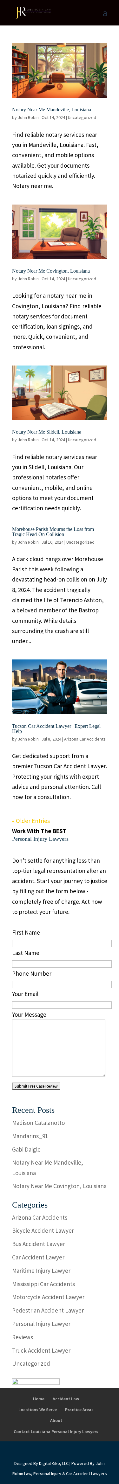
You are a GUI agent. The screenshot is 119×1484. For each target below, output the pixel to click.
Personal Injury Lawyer (41, 1323)
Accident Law (66, 1399)
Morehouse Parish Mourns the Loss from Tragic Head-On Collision (53, 531)
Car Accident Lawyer (38, 1257)
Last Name (25, 953)
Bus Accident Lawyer (38, 1244)
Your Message (29, 1014)
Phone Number (31, 973)
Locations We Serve (37, 1409)
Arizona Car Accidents (85, 739)
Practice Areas (79, 1409)
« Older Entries (31, 821)
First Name (26, 932)
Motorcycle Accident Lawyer (48, 1297)
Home (38, 1399)
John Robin (28, 117)
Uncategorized (82, 117)
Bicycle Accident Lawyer (43, 1230)
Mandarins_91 (30, 1136)
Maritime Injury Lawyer (41, 1270)
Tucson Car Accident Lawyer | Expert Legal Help (56, 728)
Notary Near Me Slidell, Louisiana (46, 432)
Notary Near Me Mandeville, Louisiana (51, 109)
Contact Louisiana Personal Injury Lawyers (56, 1431)
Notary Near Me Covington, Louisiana (51, 271)
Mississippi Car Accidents (43, 1284)
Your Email (25, 994)
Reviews (22, 1337)
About (56, 1420)
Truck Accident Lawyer (41, 1350)
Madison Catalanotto (38, 1122)
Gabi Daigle (26, 1149)
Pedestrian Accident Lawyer (48, 1310)
